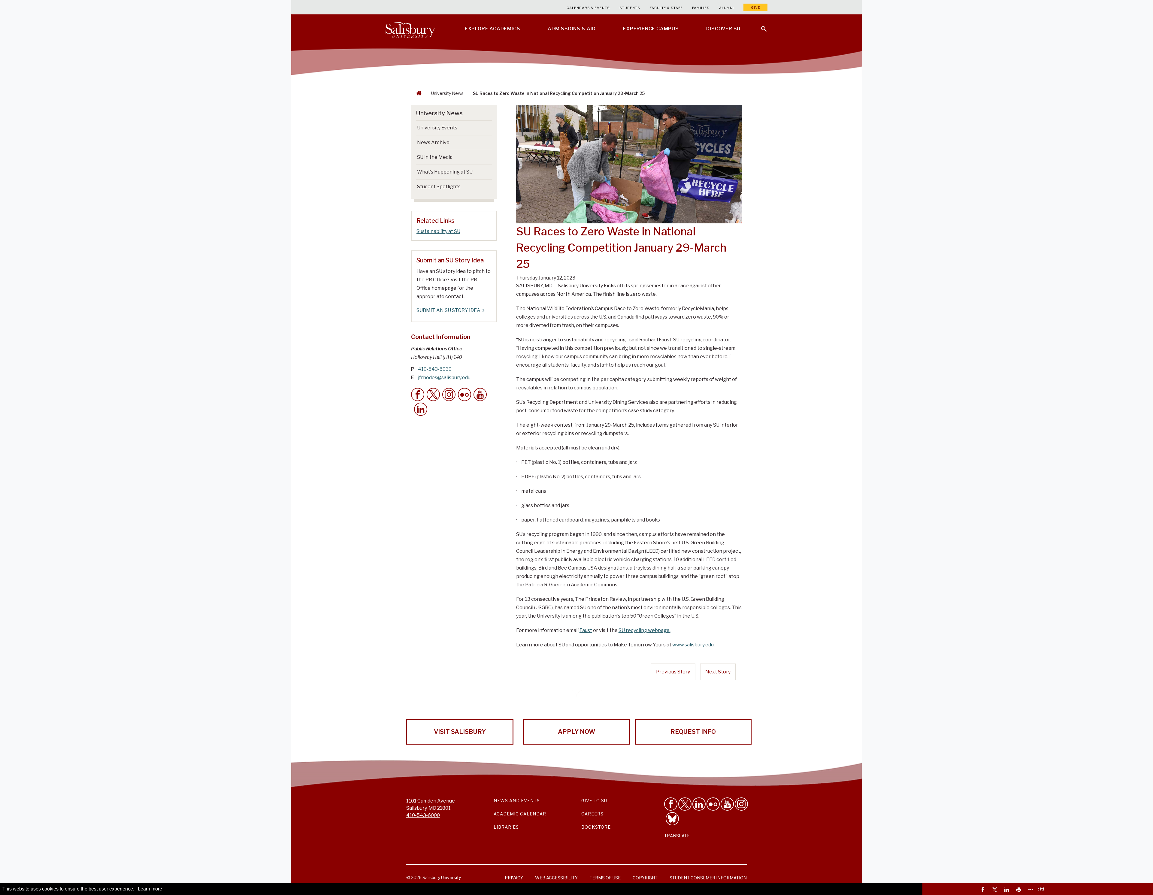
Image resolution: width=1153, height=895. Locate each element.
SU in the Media (434, 157)
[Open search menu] (760, 25)
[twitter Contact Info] (433, 394)
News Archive (433, 142)
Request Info (693, 731)
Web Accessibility (556, 877)
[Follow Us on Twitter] (684, 804)
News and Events (517, 800)
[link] (984, 890)
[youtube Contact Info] (480, 394)
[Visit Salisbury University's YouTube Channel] (727, 804)
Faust (586, 630)
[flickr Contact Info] (464, 394)
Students (629, 8)
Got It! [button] (1037, 889)
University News (447, 93)
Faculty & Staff (666, 8)
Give (755, 7)
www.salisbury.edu (693, 645)
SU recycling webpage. (644, 630)
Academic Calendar (520, 813)
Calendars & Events (588, 8)
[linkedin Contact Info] (420, 409)
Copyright (645, 877)
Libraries (506, 827)
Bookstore (596, 827)
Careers (592, 813)
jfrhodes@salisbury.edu (444, 377)
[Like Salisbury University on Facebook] (670, 804)
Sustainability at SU (438, 231)
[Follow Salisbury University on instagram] (741, 804)
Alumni (726, 8)
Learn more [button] (150, 888)
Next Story (718, 672)
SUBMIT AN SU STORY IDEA (448, 310)
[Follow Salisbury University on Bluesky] (672, 818)
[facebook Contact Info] (417, 394)
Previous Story (673, 672)
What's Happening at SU (445, 172)
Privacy (514, 877)
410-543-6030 (435, 369)
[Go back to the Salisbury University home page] (417, 93)
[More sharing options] (1032, 890)
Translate (677, 835)
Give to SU (594, 800)
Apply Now (576, 731)
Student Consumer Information (708, 877)
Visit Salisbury (460, 731)
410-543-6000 (423, 815)
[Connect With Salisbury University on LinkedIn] (699, 804)
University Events (437, 128)
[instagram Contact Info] (448, 394)
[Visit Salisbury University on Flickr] (713, 804)
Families (701, 8)
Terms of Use (605, 877)
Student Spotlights (439, 186)
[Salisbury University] (410, 28)
